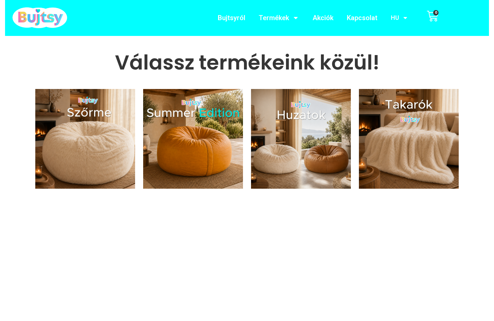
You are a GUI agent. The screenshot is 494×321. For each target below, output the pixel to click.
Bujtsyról (231, 18)
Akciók (323, 18)
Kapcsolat (362, 18)
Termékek (274, 18)
